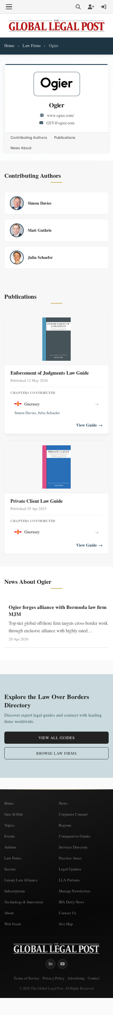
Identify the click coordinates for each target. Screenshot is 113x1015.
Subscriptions (14, 891)
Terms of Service (26, 978)
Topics (9, 825)
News (63, 803)
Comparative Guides (75, 836)
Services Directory (73, 847)
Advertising (76, 978)
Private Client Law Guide (36, 500)
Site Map (66, 923)
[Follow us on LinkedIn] (50, 964)
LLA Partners (69, 880)
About (9, 912)
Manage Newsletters (75, 891)
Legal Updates (70, 869)
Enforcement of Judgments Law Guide (49, 372)
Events (9, 836)
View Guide (89, 425)
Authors (10, 847)
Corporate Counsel (73, 814)
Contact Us (67, 912)
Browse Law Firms (56, 753)
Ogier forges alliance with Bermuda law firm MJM (58, 610)
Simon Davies (25, 412)
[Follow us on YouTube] (63, 964)
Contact (93, 978)
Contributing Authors (28, 137)
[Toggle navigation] (8, 7)
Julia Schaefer (49, 412)
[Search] (78, 7)
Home (9, 45)
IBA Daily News (71, 901)
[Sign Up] (91, 7)
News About (21, 148)
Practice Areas (70, 858)
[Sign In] (104, 7)
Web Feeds (12, 923)
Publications (64, 137)
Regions (65, 825)
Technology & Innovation (23, 901)
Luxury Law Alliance (20, 880)
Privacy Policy (53, 978)
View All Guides (57, 737)
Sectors (10, 869)
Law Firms (32, 45)
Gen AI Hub (13, 814)
